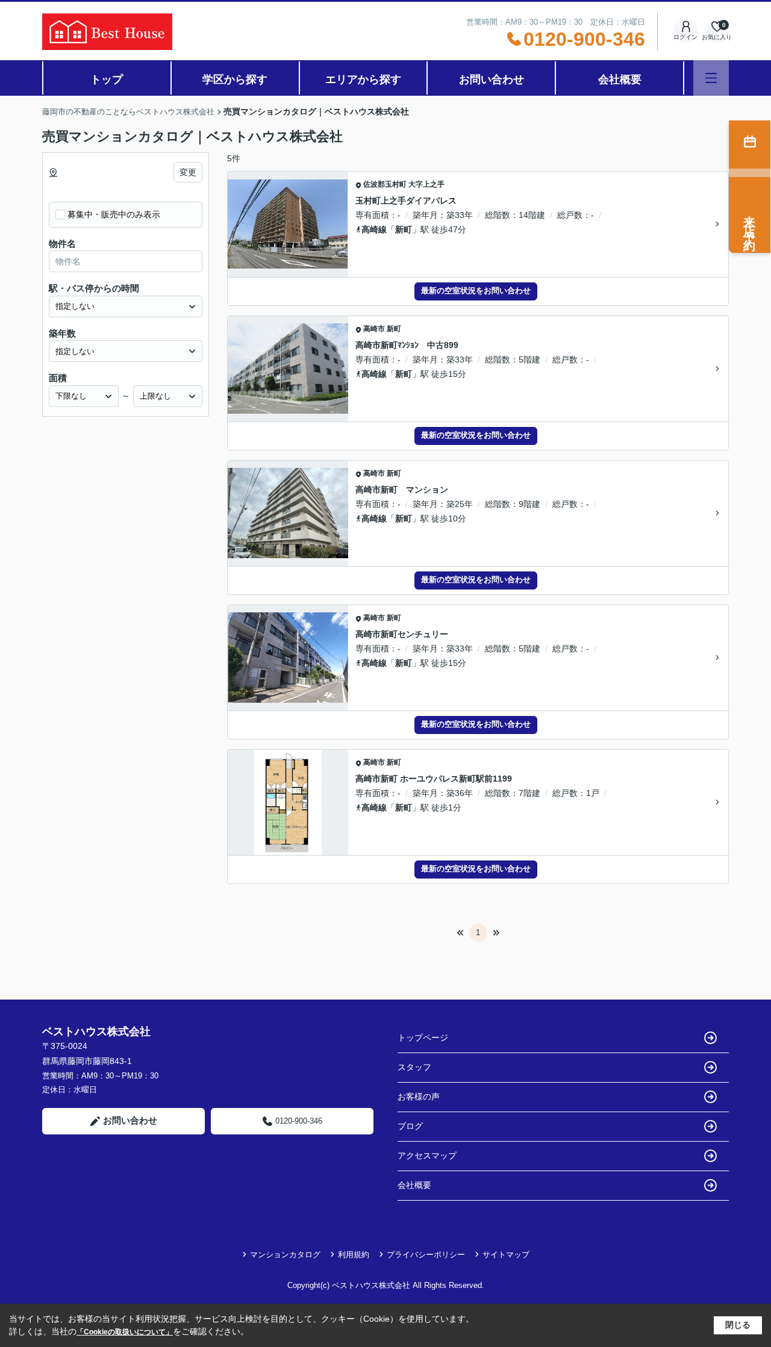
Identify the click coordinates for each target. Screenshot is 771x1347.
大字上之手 (426, 184)
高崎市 (374, 329)
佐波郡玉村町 (385, 184)
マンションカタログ (285, 1254)
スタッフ (414, 1067)
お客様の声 (419, 1096)
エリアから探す (363, 79)
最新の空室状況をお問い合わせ (476, 290)
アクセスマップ (427, 1155)
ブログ (410, 1126)
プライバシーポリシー (426, 1254)
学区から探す (234, 79)
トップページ (423, 1037)
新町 (403, 229)
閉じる (738, 1325)
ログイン (685, 37)
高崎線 (374, 229)
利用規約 (353, 1254)
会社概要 (619, 79)
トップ (106, 79)
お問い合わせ (491, 79)
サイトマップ (505, 1254)
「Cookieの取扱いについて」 (124, 1332)
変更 (187, 172)
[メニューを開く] (711, 78)
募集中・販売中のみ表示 (113, 214)
